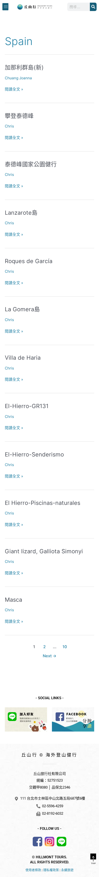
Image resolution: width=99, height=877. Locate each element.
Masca (13, 599)
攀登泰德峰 (19, 115)
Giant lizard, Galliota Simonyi (44, 551)
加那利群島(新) (24, 67)
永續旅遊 (67, 870)
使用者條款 (33, 870)
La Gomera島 (22, 309)
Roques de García (28, 261)
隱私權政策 (51, 870)
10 (64, 646)
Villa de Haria (23, 357)
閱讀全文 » (14, 89)
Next (49, 655)
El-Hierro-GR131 (27, 406)
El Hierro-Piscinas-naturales (42, 502)
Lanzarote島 (21, 212)
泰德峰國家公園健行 (31, 164)
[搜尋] (93, 7)
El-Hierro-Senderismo (34, 454)
